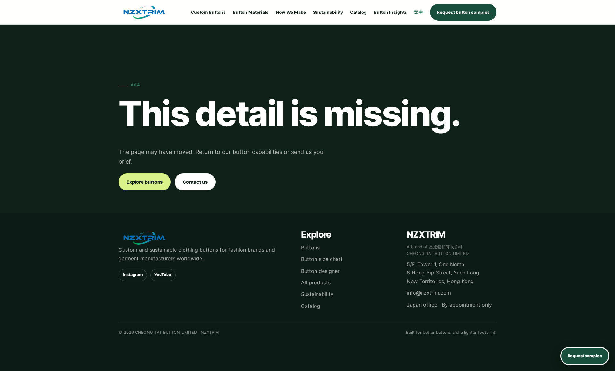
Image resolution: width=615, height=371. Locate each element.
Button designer (320, 271)
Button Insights (390, 12)
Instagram (133, 274)
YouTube (162, 274)
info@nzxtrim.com (429, 293)
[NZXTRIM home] (144, 12)
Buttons (310, 247)
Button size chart (322, 259)
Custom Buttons (208, 12)
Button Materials (251, 12)
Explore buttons (145, 182)
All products (316, 282)
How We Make (291, 12)
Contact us (195, 182)
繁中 (418, 12)
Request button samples (463, 12)
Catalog (358, 12)
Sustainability (328, 12)
